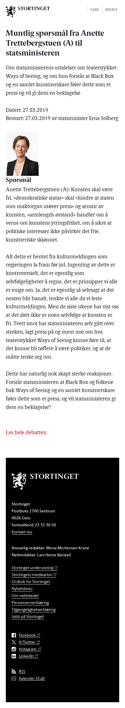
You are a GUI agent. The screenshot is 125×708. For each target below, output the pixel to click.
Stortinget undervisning (32, 567)
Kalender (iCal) (32, 678)
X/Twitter (27, 642)
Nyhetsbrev (22, 588)
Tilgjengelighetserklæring (34, 609)
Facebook (27, 635)
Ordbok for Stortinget (31, 581)
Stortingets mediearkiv (32, 574)
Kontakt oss (22, 531)
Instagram (28, 649)
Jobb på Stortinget (28, 616)
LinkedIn (26, 656)
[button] (94, 9)
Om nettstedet (25, 595)
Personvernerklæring (30, 602)
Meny (111, 9)
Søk (94, 9)
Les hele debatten (26, 433)
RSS (22, 671)
